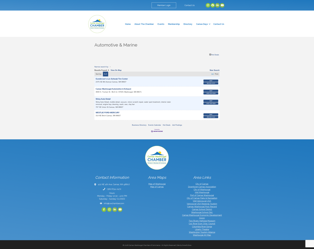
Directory (187, 24)
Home (128, 24)
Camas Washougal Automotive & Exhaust (113, 89)
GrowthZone (186, 245)
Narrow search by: (101, 67)
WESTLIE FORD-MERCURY (107, 112)
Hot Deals (215, 54)
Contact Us (218, 24)
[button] (164, 5)
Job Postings (177, 125)
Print (216, 74)
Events (161, 24)
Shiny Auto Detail (103, 99)
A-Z (105, 74)
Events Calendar (154, 125)
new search (215, 70)
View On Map (116, 70)
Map (210, 80)
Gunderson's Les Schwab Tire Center (112, 79)
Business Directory (139, 125)
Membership (174, 24)
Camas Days (202, 24)
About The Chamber (144, 24)
